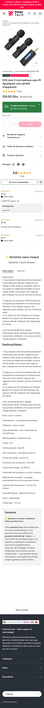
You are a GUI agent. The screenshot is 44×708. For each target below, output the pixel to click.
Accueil (5, 21)
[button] (40, 13)
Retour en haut (22, 610)
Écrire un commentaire (19, 182)
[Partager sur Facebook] (18, 164)
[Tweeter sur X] (13, 164)
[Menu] (4, 13)
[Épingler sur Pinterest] (23, 164)
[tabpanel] (22, 390)
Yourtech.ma (7, 71)
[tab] (8, 271)
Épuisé (30, 124)
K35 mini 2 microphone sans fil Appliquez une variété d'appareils (20, 24)
